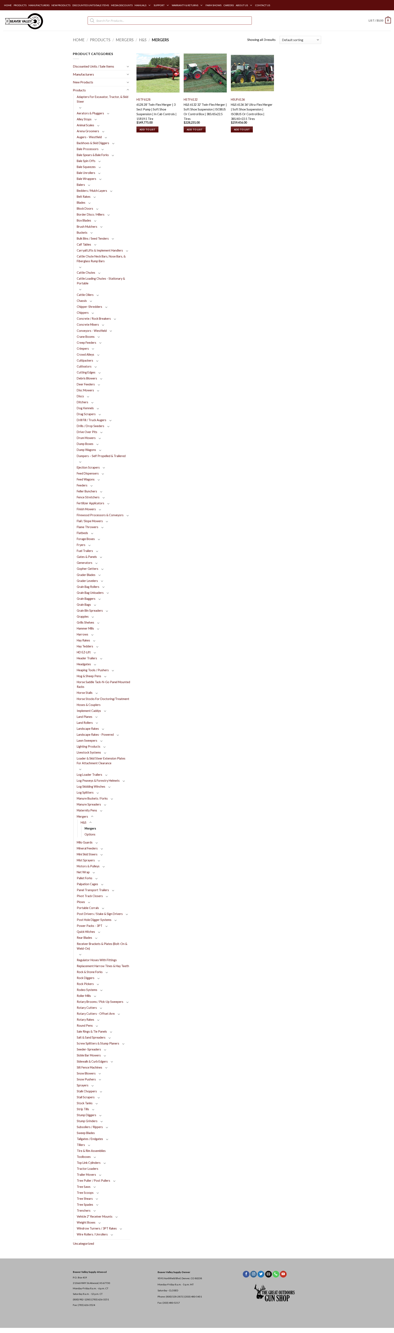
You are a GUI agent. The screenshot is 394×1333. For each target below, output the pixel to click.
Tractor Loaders (87, 1168)
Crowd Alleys (85, 354)
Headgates (84, 664)
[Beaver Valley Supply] (23, 20)
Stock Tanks (85, 1103)
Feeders (82, 485)
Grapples (83, 616)
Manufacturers (83, 74)
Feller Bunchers (87, 491)
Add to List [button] (148, 129)
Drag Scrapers (86, 414)
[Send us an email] (268, 1274)
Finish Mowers (86, 509)
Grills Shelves (85, 622)
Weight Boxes (86, 1222)
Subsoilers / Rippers (90, 1127)
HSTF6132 (191, 99)
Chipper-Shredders (89, 306)
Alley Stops (84, 119)
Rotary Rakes (85, 1019)
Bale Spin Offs (86, 161)
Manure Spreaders (89, 804)
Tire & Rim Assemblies (91, 1151)
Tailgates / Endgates (90, 1139)
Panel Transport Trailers (93, 890)
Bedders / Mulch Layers (92, 190)
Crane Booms (86, 336)
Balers (81, 184)
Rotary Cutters (87, 1007)
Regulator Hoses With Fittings (97, 960)
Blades (81, 202)
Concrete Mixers (88, 324)
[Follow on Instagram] (253, 1274)
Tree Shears (85, 1198)
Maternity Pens (87, 810)
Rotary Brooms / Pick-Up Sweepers (100, 1001)
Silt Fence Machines (89, 1067)
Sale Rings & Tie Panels (92, 1031)
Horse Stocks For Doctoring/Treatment (103, 699)
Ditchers (82, 402)
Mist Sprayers (86, 860)
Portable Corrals (88, 908)
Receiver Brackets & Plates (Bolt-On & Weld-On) (102, 946)
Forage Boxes (86, 539)
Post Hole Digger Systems (94, 920)
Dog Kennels (85, 408)
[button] (380, 20)
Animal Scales (85, 125)
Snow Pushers (86, 1079)
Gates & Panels (87, 556)
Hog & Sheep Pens (89, 676)
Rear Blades (84, 937)
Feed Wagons (86, 479)
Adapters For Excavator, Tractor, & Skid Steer (102, 99)
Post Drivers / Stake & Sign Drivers (100, 914)
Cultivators (84, 366)
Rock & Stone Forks (90, 972)
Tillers (81, 1145)
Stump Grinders (87, 1121)
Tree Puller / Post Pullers (93, 1180)
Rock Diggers (85, 978)
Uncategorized (83, 1243)
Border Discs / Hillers (90, 214)
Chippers (83, 312)
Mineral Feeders (87, 848)
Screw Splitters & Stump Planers (98, 1043)
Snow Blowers (86, 1073)
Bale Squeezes (86, 167)
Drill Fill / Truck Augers (91, 420)
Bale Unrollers (86, 173)
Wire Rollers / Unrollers (92, 1234)
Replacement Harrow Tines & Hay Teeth (103, 966)
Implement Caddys (89, 710)
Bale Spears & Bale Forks (93, 155)
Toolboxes (84, 1156)
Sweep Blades (86, 1133)
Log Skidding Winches (91, 786)
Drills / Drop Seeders (90, 426)
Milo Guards (85, 842)
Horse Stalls (85, 692)
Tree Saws (83, 1186)
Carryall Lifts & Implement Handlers (100, 250)
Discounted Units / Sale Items (93, 66)
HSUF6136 (238, 99)
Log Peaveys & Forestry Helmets (98, 780)
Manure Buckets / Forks (92, 798)
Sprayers (82, 1085)
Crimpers (83, 348)
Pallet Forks (84, 878)
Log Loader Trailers (89, 774)
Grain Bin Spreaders (90, 610)
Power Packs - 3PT (89, 925)
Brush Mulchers (87, 226)
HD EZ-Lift (84, 652)
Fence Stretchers (88, 497)
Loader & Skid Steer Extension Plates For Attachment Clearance (101, 761)
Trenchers (83, 1210)
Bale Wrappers (86, 178)
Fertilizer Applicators (90, 503)
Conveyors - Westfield (92, 330)
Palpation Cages (87, 884)
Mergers (125, 40)
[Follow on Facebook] (246, 1274)
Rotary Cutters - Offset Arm (96, 1013)
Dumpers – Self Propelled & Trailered (101, 456)
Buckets (82, 232)
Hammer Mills (85, 628)
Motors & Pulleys (88, 866)
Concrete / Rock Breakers (94, 318)
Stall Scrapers (86, 1097)
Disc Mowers (85, 390)
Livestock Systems (89, 752)
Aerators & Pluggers (90, 113)
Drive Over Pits (87, 432)
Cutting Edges (86, 372)
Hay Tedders (85, 646)
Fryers (81, 545)
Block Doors (85, 208)
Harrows (82, 634)
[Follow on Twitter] (261, 1274)
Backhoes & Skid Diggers (93, 143)
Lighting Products (88, 746)
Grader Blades (86, 575)
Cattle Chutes (86, 272)
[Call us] (276, 1274)
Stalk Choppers (87, 1091)
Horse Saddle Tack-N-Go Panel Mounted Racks (103, 684)
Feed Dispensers (88, 473)
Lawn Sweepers (87, 740)
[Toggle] (127, 66)
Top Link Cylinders (89, 1162)
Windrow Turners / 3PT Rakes (97, 1228)
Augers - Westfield (89, 137)
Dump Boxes (85, 444)
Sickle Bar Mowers (89, 1055)
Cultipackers (85, 360)
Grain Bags (84, 604)
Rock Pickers (85, 984)
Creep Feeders (86, 342)
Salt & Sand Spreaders (91, 1037)
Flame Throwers (87, 527)
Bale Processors (87, 149)
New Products (83, 82)
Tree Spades (85, 1204)
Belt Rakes (83, 196)
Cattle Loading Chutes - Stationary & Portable (101, 281)
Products (100, 40)
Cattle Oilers (85, 294)
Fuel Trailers (85, 551)
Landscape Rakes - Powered (95, 734)
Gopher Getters (87, 568)
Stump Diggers (86, 1115)
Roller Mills (84, 995)
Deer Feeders (86, 384)
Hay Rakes (83, 640)
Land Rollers (85, 722)
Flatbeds (82, 533)
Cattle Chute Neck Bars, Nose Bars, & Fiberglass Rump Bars (101, 259)
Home (79, 40)
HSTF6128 (143, 99)
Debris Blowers (87, 378)
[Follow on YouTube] (283, 1274)
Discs (80, 396)
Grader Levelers (87, 581)
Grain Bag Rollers (88, 586)
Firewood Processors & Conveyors (100, 515)
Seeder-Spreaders (89, 1049)
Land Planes (84, 716)
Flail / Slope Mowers (90, 521)
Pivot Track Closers (90, 896)
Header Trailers (87, 658)
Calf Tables (84, 244)
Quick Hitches (86, 931)
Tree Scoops (85, 1192)
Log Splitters (85, 792)
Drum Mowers (86, 438)
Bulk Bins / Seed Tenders (93, 238)
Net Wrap (83, 872)
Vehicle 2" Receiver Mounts (94, 1216)
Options (90, 834)
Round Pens (85, 1025)
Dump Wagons (86, 450)
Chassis (82, 300)
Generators (84, 562)
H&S (143, 40)
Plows (81, 902)
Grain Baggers (86, 598)
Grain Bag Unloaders (90, 592)
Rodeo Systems (87, 990)
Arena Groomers (88, 131)
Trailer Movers (86, 1174)
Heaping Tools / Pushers (93, 670)
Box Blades (84, 220)
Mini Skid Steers (87, 854)
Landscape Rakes (88, 728)
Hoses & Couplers (89, 705)
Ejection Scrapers (88, 467)
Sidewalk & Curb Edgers (92, 1061)
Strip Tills (83, 1109)
